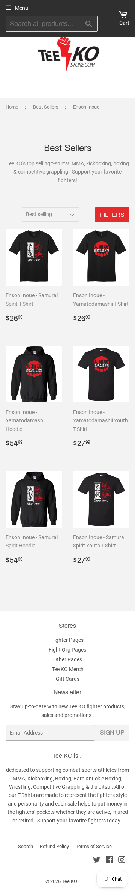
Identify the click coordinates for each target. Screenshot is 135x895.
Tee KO (69, 881)
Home (12, 107)
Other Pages (67, 659)
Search (25, 846)
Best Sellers (45, 107)
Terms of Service (94, 846)
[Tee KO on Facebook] (109, 861)
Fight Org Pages (67, 650)
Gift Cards (68, 679)
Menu (21, 8)
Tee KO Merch (68, 669)
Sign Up (112, 732)
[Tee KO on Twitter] (96, 861)
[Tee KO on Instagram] (122, 861)
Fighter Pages (67, 640)
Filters (112, 215)
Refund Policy (54, 846)
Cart (124, 23)
